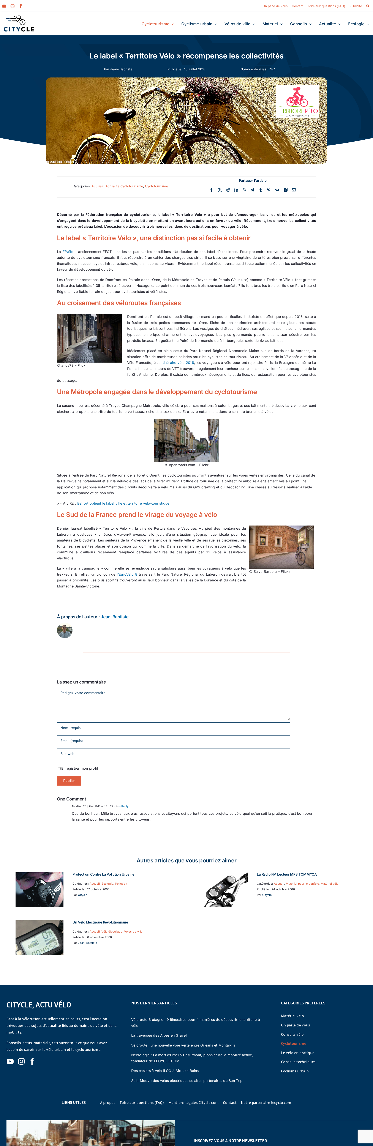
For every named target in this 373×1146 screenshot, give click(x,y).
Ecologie (107, 883)
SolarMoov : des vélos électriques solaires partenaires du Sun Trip (186, 1080)
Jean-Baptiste (121, 69)
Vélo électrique (111, 931)
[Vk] (277, 190)
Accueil (98, 186)
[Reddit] (228, 190)
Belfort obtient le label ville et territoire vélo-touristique (123, 503)
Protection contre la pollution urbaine (103, 874)
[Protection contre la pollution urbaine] (39, 875)
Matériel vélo (330, 883)
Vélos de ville (133, 931)
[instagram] (12, 6)
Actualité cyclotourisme (124, 186)
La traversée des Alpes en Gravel (159, 1035)
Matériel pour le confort (302, 883)
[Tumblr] (260, 190)
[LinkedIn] (236, 190)
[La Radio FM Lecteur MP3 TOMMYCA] (224, 875)
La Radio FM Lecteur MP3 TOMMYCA (287, 874)
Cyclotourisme (156, 186)
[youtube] (4, 6)
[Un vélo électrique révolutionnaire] (39, 923)
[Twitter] (220, 190)
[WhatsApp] (244, 190)
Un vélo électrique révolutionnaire (100, 922)
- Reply (123, 806)
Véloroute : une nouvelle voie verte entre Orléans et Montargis (183, 1045)
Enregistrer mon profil (79, 768)
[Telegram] (252, 190)
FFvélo (68, 251)
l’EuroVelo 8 (127, 574)
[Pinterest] (269, 190)
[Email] (294, 190)
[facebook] (21, 6)
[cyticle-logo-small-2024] (19, 17)
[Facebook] (211, 190)
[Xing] (285, 190)
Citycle (82, 895)
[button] (367, 6)
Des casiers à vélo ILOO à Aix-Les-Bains (165, 1071)
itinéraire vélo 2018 (178, 362)
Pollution (121, 883)
